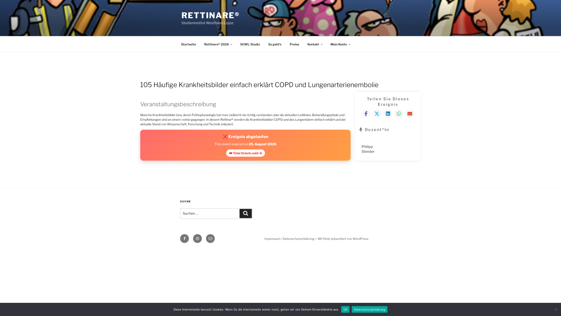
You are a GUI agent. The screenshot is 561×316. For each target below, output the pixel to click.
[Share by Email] (409, 113)
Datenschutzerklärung (369, 309)
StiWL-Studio (250, 44)
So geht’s (274, 44)
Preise (294, 44)
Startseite (188, 44)
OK (345, 309)
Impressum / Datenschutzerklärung (289, 239)
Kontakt (313, 44)
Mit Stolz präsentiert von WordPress (343, 239)
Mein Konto (338, 44)
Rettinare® (210, 15)
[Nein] (555, 309)
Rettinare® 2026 (216, 44)
